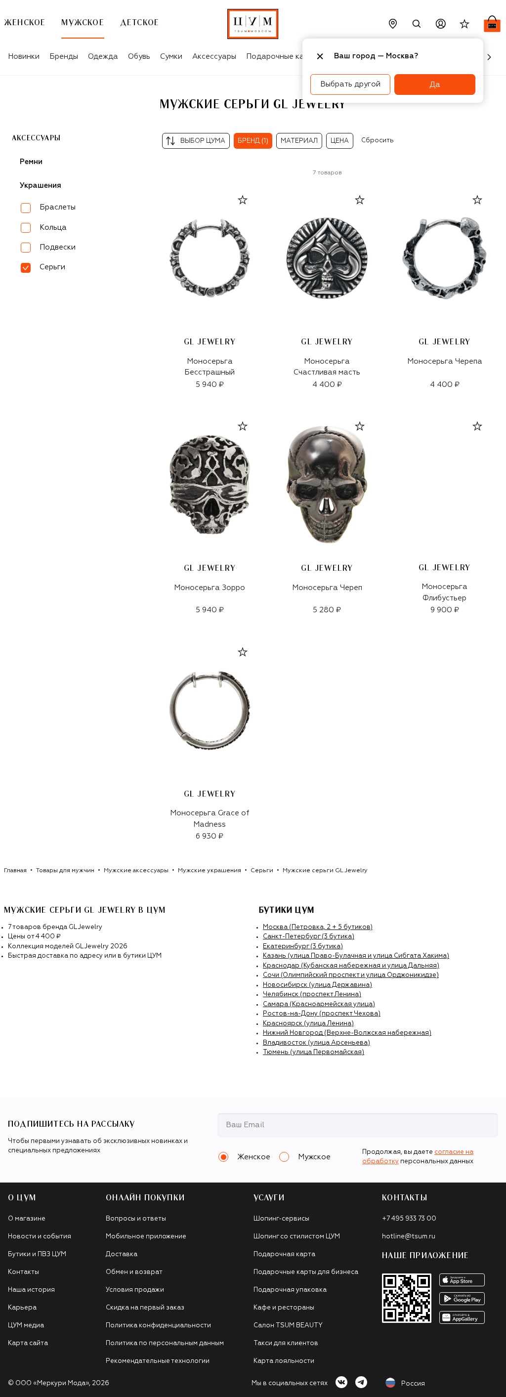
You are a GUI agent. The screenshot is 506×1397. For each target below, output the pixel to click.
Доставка (121, 1254)
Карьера (22, 1308)
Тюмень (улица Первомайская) (313, 1052)
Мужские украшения (209, 871)
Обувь (139, 56)
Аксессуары (214, 56)
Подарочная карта (284, 1254)
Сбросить (377, 140)
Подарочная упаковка (290, 1290)
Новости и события (39, 1236)
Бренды (63, 56)
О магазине (26, 1219)
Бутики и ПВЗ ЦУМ (37, 1254)
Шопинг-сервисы (281, 1219)
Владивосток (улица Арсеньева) (316, 1043)
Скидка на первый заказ (145, 1308)
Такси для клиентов (285, 1343)
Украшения (40, 185)
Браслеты (58, 207)
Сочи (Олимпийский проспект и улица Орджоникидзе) (351, 975)
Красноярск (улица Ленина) (308, 1023)
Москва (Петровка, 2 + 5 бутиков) (318, 927)
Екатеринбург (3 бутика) (303, 946)
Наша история (31, 1290)
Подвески (58, 247)
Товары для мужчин (65, 871)
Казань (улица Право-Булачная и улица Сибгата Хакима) (356, 956)
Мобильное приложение (146, 1236)
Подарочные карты (282, 56)
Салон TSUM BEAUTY (288, 1325)
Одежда (103, 56)
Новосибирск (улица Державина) (317, 985)
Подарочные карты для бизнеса (305, 1272)
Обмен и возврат (134, 1272)
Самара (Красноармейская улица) (319, 1004)
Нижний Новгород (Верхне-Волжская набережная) (347, 1033)
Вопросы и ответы (136, 1219)
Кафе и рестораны (283, 1308)
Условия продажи (135, 1290)
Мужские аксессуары (136, 871)
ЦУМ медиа (26, 1325)
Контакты (23, 1272)
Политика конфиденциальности (158, 1325)
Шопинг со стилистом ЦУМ (296, 1236)
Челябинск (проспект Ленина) (312, 994)
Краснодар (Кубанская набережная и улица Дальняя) (351, 966)
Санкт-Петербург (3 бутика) (308, 936)
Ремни (31, 162)
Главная (15, 871)
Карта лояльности (283, 1361)
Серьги (262, 871)
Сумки (171, 56)
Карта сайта (28, 1343)
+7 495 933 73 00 (409, 1219)
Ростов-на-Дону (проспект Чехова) (321, 1014)
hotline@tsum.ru (408, 1236)
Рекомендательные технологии (158, 1361)
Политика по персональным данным (165, 1343)
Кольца (53, 227)
